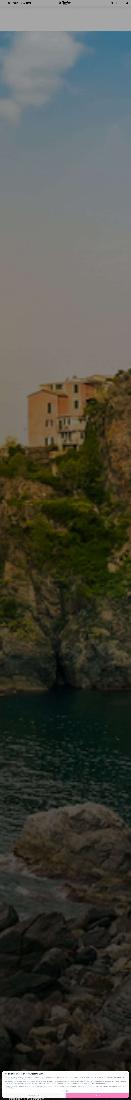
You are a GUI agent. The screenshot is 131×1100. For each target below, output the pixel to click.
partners (14, 1077)
